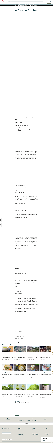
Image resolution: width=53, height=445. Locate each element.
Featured (18, 121)
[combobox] (25, 1)
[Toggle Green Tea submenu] (14, 3)
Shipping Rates (33, 429)
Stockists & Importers (47, 434)
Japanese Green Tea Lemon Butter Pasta (19, 372)
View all (50, 344)
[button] (50, 1)
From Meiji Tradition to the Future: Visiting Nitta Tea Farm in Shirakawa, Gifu (32, 354)
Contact (17, 433)
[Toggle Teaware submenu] (24, 3)
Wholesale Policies (47, 429)
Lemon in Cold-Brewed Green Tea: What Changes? (19, 391)
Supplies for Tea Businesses (48, 435)
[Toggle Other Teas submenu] (21, 3)
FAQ (32, 435)
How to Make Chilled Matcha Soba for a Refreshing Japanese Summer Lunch (7, 372)
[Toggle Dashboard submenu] (36, 3)
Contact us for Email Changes (35, 433)
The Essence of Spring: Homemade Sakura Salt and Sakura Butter (45, 372)
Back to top (26, 423)
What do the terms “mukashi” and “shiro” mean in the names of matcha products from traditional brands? (45, 392)
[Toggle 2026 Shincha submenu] (5, 3)
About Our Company (19, 429)
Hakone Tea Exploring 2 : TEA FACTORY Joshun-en (44, 353)
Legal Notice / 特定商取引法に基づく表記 (21, 435)
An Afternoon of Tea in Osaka (26, 118)
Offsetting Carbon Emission (20, 434)
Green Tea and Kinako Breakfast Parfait (32, 372)
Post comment (17, 415)
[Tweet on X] (17, 342)
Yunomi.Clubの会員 (16, 4)
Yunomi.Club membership (26, 5)
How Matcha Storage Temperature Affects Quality (32, 391)
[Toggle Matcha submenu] (17, 3)
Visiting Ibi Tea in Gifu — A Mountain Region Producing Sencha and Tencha (7, 354)
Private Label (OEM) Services (48, 433)
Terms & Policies (33, 428)
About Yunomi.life (19, 428)
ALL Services (46, 428)
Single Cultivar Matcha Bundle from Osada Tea (7, 391)
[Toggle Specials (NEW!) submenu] (10, 3)
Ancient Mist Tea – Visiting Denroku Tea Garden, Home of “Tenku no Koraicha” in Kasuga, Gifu (19, 354)
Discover (16, 121)
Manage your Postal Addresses (35, 434)
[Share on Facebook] (18, 342)
